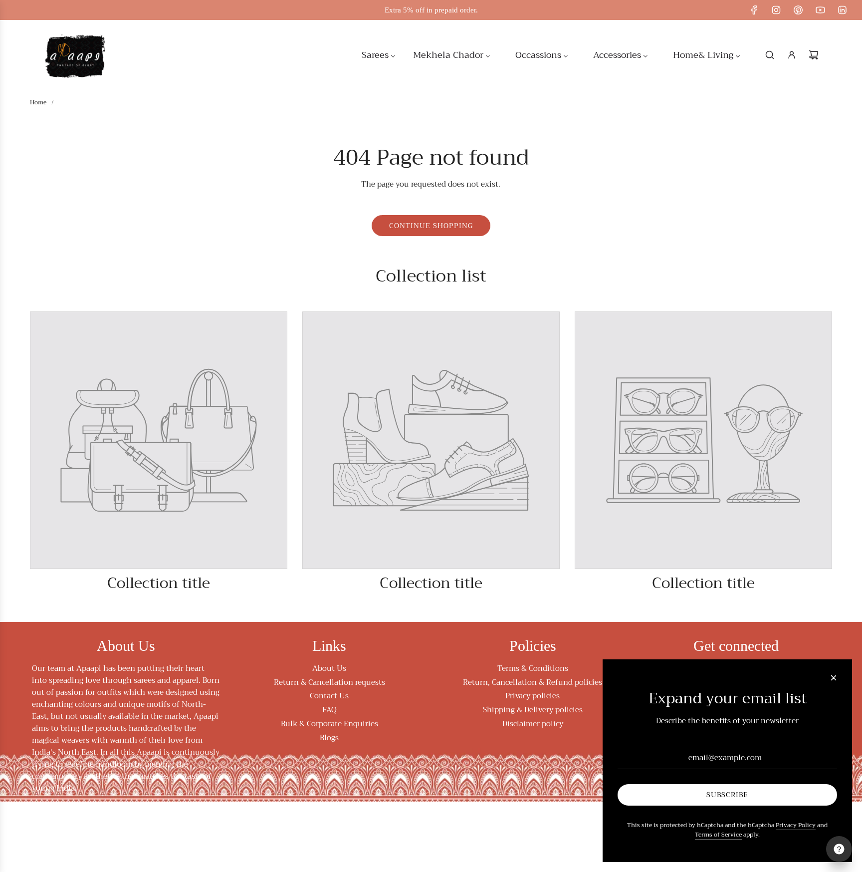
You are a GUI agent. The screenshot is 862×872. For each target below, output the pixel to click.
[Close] (834, 678)
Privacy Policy (796, 825)
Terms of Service (718, 835)
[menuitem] (379, 55)
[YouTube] (820, 10)
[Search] (770, 55)
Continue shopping (431, 226)
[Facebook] (754, 10)
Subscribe (727, 795)
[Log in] (792, 55)
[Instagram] (776, 10)
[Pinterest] (798, 10)
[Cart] (814, 55)
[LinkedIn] (842, 10)
